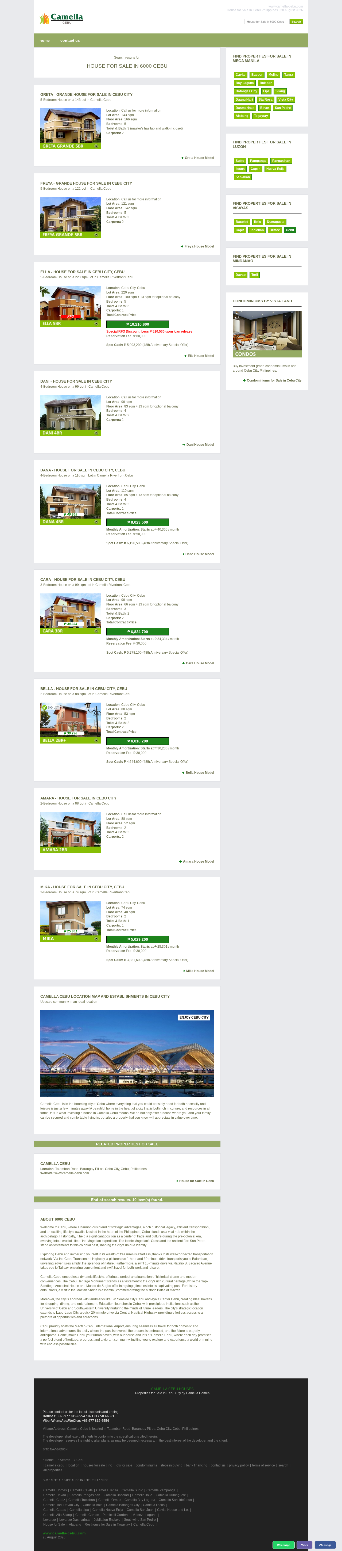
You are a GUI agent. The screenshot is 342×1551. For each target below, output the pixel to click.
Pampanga (258, 161)
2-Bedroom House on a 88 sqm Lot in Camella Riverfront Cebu (85, 694)
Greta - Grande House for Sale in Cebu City (86, 94)
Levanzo (49, 1520)
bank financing (196, 1465)
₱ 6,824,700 (137, 632)
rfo (110, 1465)
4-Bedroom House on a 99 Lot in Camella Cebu (75, 386)
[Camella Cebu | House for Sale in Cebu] (60, 25)
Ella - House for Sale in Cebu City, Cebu (82, 272)
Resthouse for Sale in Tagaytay (107, 1524)
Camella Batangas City (122, 1505)
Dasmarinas (245, 108)
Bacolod (242, 222)
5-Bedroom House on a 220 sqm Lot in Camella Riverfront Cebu (86, 277)
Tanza (288, 75)
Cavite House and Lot (173, 1510)
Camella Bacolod (116, 1495)
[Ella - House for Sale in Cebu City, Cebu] (70, 306)
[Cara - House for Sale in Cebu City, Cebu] (70, 613)
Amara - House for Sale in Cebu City (78, 798)
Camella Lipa (79, 1510)
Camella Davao (54, 1495)
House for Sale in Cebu (196, 1181)
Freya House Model (199, 246)
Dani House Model (200, 445)
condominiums (146, 1465)
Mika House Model (200, 971)
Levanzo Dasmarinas (74, 1520)
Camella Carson (87, 1515)
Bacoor (257, 75)
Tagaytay (261, 116)
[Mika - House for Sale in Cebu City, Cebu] (70, 921)
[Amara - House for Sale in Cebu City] (70, 832)
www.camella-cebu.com (64, 1533)
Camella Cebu (55, 1163)
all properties (52, 1470)
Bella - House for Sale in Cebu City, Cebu (83, 689)
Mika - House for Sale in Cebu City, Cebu (82, 887)
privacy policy (239, 1465)
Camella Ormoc (109, 1500)
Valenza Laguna (145, 1515)
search (283, 1465)
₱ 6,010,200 (137, 741)
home (45, 40)
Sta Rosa (266, 99)
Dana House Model (199, 554)
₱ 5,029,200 (137, 939)
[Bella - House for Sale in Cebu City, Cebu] (70, 723)
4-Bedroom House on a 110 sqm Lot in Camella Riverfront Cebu (86, 475)
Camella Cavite (81, 1490)
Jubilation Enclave (107, 1520)
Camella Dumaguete (171, 1495)
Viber (304, 1545)
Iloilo (257, 222)
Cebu (290, 230)
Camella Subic (132, 1490)
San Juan (243, 177)
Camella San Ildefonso (175, 1500)
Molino (273, 75)
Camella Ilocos (154, 1505)
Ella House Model (201, 356)
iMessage (325, 1545)
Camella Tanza (107, 1490)
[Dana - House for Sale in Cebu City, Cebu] (70, 504)
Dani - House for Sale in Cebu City (76, 381)
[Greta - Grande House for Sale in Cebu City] (70, 128)
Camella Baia (93, 1505)
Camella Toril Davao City (61, 1505)
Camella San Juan (140, 1510)
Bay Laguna (245, 83)
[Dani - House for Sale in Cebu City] (70, 415)
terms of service (263, 1465)
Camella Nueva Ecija (107, 1510)
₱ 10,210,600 (137, 324)
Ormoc (275, 230)
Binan (264, 108)
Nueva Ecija (275, 169)
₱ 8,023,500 (137, 522)
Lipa (266, 91)
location (73, 1465)
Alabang (242, 116)
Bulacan (266, 83)
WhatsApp (283, 1545)
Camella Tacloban (81, 1500)
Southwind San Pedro (140, 1520)
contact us (70, 40)
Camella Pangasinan (84, 1495)
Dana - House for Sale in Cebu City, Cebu (82, 470)
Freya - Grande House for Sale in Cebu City (86, 183)
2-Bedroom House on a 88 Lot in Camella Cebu (75, 803)
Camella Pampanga (161, 1490)
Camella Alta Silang (57, 1515)
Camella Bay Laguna (140, 1500)
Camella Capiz (54, 1500)
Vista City (285, 99)
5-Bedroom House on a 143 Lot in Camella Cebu (75, 100)
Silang (280, 91)
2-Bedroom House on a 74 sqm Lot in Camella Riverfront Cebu (85, 892)
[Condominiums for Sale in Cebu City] (267, 334)
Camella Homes (55, 1490)
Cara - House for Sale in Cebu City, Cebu (82, 579)
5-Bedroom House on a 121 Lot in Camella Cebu (75, 188)
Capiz (240, 230)
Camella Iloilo (142, 1495)
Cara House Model (200, 663)
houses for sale (94, 1465)
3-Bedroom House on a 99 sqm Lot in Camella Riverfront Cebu (85, 585)
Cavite (241, 75)
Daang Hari (244, 99)
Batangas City (246, 91)
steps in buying (171, 1465)
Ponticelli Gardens (116, 1515)
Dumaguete (276, 222)
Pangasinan (281, 161)
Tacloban (257, 230)
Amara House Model (198, 861)
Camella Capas (54, 1510)
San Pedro (283, 108)
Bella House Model (200, 773)
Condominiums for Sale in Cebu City (274, 380)
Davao (241, 275)
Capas (256, 169)
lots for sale (124, 1465)
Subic (240, 161)
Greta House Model (199, 158)
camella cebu (54, 1465)
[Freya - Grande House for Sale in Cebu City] (70, 217)
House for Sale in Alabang (62, 1524)
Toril (254, 275)
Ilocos (240, 169)
